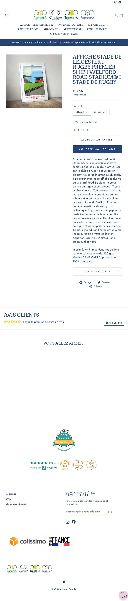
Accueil (25, 25)
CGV (8, 499)
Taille (78, 105)
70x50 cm (82, 112)
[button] (123, 596)
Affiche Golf (97, 25)
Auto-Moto (51, 29)
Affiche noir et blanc (64, 34)
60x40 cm (100, 112)
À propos (11, 494)
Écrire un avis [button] (114, 323)
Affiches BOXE (72, 29)
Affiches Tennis (28, 29)
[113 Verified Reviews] (64, 453)
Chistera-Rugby (43, 25)
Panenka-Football (70, 25)
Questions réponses (16, 504)
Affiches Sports (97, 29)
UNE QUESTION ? (97, 271)
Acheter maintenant (97, 149)
